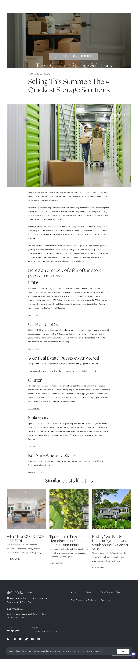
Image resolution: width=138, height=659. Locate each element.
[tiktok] (26, 639)
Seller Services (107, 592)
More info (104, 651)
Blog (118, 592)
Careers (89, 592)
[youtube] (20, 639)
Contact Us (105, 600)
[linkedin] (38, 639)
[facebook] (8, 639)
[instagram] (14, 639)
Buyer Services (77, 600)
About (73, 592)
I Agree (123, 651)
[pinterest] (32, 639)
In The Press (91, 600)
